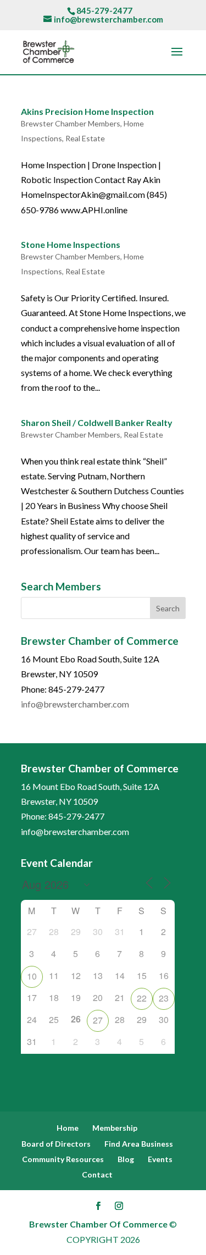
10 (32, 976)
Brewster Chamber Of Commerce (98, 1224)
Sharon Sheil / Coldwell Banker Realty (96, 422)
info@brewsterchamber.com (75, 704)
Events (160, 1159)
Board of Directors (56, 1143)
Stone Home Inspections (70, 244)
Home (68, 1127)
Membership (114, 1127)
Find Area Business (138, 1143)
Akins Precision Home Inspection (87, 111)
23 (164, 998)
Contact (97, 1174)
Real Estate (85, 138)
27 (98, 1020)
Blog (126, 1159)
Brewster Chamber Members (70, 123)
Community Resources (63, 1159)
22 (142, 998)
